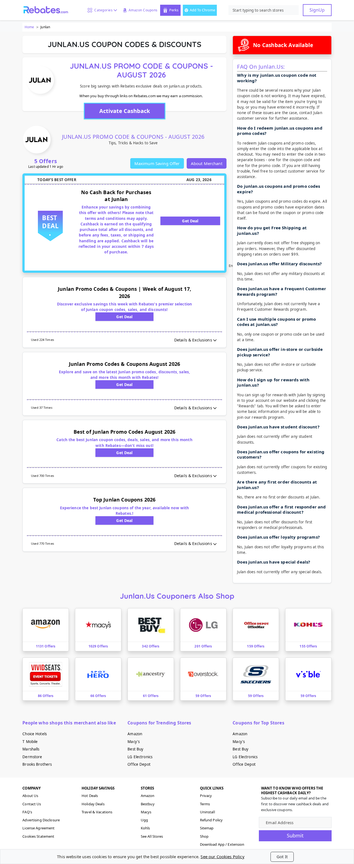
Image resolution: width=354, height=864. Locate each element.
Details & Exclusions (193, 340)
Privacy (206, 795)
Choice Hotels (34, 733)
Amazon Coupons (143, 10)
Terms (205, 803)
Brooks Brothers (37, 764)
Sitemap (207, 828)
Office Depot (138, 764)
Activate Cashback (124, 111)
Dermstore (32, 756)
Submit (295, 835)
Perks (173, 9)
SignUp (317, 10)
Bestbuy (148, 803)
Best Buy (135, 749)
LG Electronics (139, 756)
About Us (30, 795)
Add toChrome (202, 9)
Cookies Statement (38, 836)
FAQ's (27, 811)
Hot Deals (90, 795)
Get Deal (190, 220)
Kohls (145, 828)
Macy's (133, 741)
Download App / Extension (222, 844)
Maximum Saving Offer (157, 163)
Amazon (134, 733)
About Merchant (206, 163)
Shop (204, 836)
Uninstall (207, 811)
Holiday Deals (93, 803)
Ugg (144, 819)
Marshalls (30, 749)
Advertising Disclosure (41, 819)
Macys (146, 811)
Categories (102, 10)
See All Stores (152, 836)
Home (29, 27)
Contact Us (31, 803)
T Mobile (30, 741)
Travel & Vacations (97, 811)
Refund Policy (211, 819)
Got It (282, 856)
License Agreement (38, 828)
